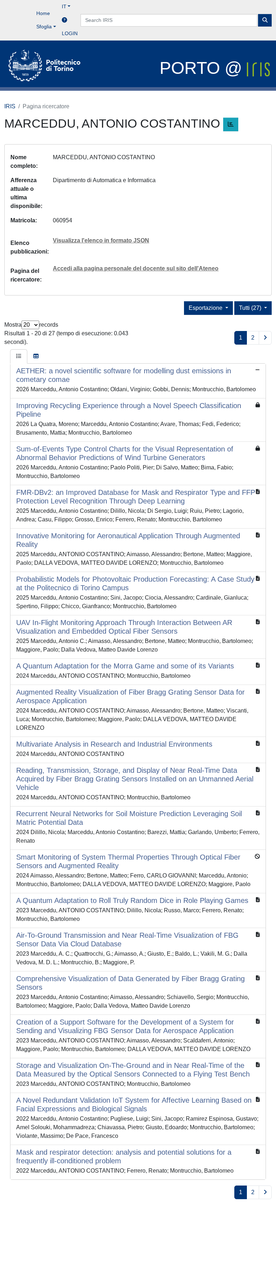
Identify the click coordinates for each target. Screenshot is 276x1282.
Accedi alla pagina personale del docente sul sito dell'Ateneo (135, 268)
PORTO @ (203, 67)
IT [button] (64, 6)
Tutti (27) (251, 308)
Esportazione (206, 308)
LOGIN (70, 33)
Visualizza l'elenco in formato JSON (101, 240)
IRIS (9, 106)
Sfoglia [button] (44, 26)
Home (43, 13)
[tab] (18, 356)
